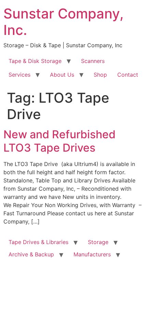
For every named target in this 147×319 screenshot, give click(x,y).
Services (19, 74)
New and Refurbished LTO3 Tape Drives (59, 141)
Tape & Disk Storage (35, 61)
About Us (62, 74)
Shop (100, 74)
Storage (98, 242)
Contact (127, 74)
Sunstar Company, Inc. (63, 21)
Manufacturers (92, 254)
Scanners (93, 61)
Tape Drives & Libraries (38, 242)
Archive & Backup (31, 254)
